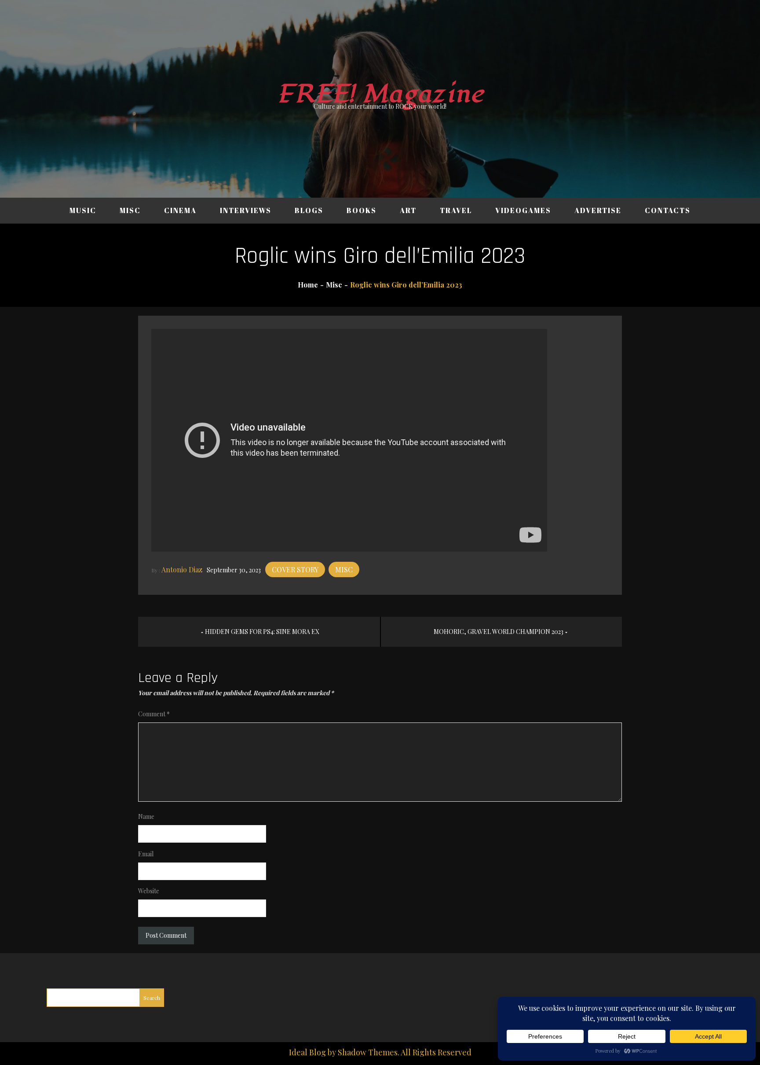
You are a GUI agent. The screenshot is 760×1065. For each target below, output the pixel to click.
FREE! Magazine (380, 94)
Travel (456, 210)
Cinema (180, 210)
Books (361, 210)
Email (145, 854)
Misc (130, 210)
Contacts (668, 210)
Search (151, 997)
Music (82, 210)
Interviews (245, 210)
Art (408, 210)
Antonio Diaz (181, 569)
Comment (154, 714)
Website (148, 891)
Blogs (309, 210)
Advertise (597, 210)
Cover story (295, 569)
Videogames (523, 210)
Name (146, 816)
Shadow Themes (368, 1052)
